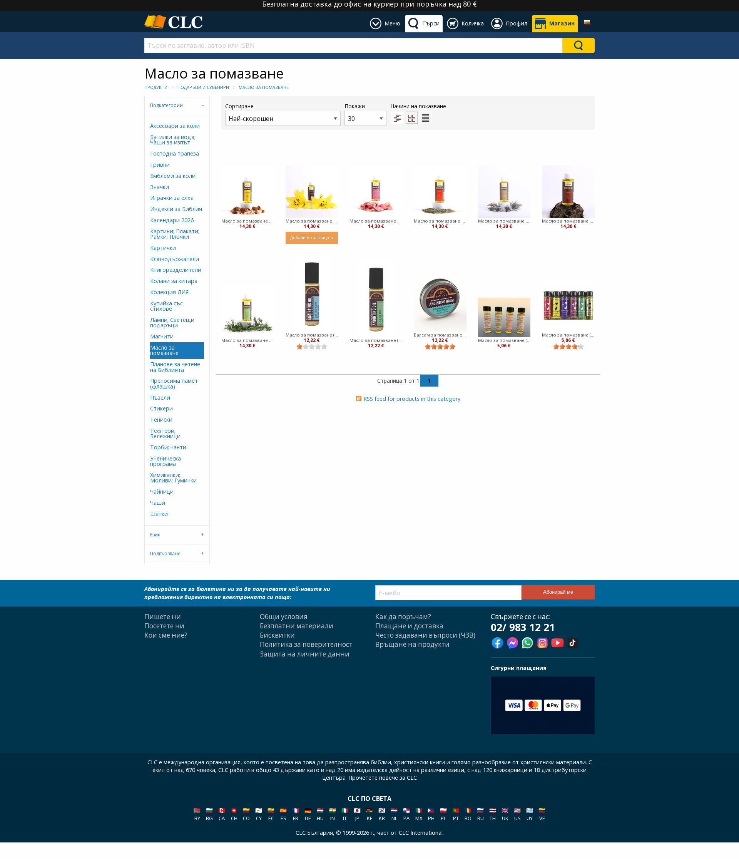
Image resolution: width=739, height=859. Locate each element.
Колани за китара (173, 281)
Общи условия (284, 616)
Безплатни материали (296, 625)
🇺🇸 (517, 814)
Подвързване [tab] (165, 553)
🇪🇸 (283, 814)
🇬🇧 (505, 814)
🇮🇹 (344, 814)
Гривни (160, 164)
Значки (159, 187)
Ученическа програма (165, 461)
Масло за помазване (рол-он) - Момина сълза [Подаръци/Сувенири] (375, 340)
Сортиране (239, 106)
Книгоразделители (175, 269)
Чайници (162, 491)
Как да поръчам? (403, 616)
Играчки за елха (172, 197)
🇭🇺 (320, 814)
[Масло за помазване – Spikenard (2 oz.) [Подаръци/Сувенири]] (504, 191)
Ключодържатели (174, 259)
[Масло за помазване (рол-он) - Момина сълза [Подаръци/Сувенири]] (376, 298)
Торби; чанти (168, 447)
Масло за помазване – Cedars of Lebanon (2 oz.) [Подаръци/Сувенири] (247, 340)
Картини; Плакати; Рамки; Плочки (174, 234)
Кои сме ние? (165, 635)
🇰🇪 (369, 814)
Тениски (161, 419)
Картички (163, 247)
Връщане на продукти (412, 644)
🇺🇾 (529, 814)
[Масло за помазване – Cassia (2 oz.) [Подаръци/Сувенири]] (568, 191)
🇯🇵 (357, 814)
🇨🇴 (246, 814)
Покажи (354, 106)
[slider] (311, 346)
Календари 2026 (172, 220)
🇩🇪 (307, 814)
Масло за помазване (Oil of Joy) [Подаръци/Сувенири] (568, 335)
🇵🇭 (431, 814)
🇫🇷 (295, 814)
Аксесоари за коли (175, 125)
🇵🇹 (455, 814)
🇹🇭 (492, 814)
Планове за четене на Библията (175, 366)
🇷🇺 (480, 814)
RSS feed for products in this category (411, 398)
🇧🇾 (197, 814)
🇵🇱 (443, 814)
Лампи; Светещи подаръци (172, 322)
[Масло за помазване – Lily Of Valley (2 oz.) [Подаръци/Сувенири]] (312, 191)
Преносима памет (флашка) (174, 383)
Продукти (155, 87)
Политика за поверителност (306, 644)
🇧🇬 (209, 814)
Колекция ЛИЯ (169, 292)
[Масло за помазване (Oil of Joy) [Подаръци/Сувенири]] (568, 305)
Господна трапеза (174, 153)
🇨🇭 (234, 814)
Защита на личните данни (304, 654)
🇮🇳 (332, 814)
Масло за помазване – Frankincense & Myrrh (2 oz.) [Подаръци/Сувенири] (247, 221)
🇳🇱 (394, 814)
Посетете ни (164, 625)
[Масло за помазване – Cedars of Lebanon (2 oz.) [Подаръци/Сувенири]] (247, 311)
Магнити (162, 336)
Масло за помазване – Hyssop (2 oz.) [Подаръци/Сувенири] (440, 221)
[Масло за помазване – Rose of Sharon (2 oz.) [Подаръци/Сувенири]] (375, 191)
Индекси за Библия (176, 209)
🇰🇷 (381, 814)
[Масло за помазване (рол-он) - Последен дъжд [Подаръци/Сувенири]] (311, 293)
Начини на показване (418, 106)
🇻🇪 (541, 814)
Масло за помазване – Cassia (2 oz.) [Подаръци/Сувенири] (568, 221)
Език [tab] (155, 534)
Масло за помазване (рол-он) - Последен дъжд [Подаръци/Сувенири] (312, 335)
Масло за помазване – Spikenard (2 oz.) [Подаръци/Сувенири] (504, 221)
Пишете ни (162, 616)
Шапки (159, 513)
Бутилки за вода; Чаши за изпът (173, 139)
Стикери (161, 408)
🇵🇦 (406, 814)
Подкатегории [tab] (166, 105)
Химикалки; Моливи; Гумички (173, 477)
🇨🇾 (258, 814)
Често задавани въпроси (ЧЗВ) (425, 635)
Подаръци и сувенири (203, 87)
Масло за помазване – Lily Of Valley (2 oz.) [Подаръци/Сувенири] (312, 221)
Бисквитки (277, 635)
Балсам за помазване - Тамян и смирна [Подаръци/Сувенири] (440, 335)
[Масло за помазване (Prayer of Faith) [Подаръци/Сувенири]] (504, 317)
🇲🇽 (418, 814)
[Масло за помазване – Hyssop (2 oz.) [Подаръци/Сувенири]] (440, 191)
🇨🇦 (221, 814)
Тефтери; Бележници (165, 433)
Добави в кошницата (311, 237)
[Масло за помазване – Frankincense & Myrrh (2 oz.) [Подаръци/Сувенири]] (247, 191)
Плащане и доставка (409, 625)
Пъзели (160, 397)
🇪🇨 (271, 814)
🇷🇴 (468, 814)
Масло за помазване (264, 87)
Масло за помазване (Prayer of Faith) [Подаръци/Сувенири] (504, 340)
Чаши (157, 502)
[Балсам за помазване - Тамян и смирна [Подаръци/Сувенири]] (440, 301)
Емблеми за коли (173, 175)
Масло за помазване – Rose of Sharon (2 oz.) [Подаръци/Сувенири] (375, 221)
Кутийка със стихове (166, 306)
